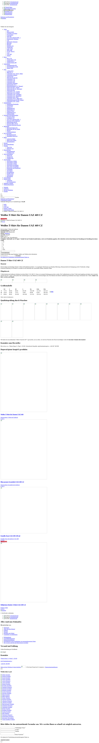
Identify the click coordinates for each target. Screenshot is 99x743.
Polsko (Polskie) (6, 698)
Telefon (17, 731)
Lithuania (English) (7, 702)
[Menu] (1, 194)
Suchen (17, 197)
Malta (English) (6, 695)
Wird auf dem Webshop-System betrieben (11, 667)
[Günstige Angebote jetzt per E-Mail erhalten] (1, 721)
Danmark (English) (7, 688)
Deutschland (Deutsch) (7, 716)
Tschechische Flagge (9, 210)
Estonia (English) (6, 676)
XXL (3, 249)
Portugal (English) (6, 699)
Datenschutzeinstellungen (51, 667)
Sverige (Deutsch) (6, 691)
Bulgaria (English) (6, 690)
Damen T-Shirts (7, 208)
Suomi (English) (6, 678)
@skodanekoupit (14, 2)
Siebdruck (7, 233)
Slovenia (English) (6, 693)
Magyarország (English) (8, 704)
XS (3, 242)
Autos (5, 205)
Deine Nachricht (19, 734)
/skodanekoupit (13, 4)
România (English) (6, 710)
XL (3, 248)
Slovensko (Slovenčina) (8, 718)
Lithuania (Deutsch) (7, 701)
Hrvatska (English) (6, 685)
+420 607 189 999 (5, 663)
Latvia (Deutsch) (6, 681)
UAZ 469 (6, 207)
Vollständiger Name (20, 727)
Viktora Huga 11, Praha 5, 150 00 (9, 658)
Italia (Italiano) (5, 713)
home (5, 204)
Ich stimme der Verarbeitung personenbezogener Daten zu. (15, 257)
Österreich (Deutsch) (7, 715)
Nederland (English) (7, 707)
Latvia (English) (6, 682)
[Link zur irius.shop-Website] (23, 667)
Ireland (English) (6, 684)
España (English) (6, 711)
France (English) (6, 679)
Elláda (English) (6, 674)
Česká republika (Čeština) (8, 719)
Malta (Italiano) (6, 696)
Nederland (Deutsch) (7, 705)
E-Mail (17, 729)
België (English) (6, 708)
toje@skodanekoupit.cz (6, 661)
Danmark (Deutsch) (7, 687)
